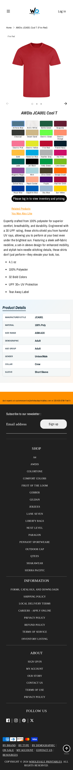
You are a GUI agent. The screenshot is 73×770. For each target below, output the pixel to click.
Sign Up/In (35, 661)
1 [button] (32, 104)
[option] (36, 70)
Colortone (35, 471)
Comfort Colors (34, 478)
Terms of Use (34, 690)
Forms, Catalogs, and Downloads (35, 589)
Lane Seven (35, 514)
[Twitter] (32, 720)
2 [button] (36, 103)
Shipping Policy (35, 596)
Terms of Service (35, 632)
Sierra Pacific (35, 570)
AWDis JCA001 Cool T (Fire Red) (32, 27)
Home (9, 27)
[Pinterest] (24, 720)
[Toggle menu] (8, 11)
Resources (10, 755)
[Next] (65, 103)
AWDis (34, 464)
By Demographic (43, 745)
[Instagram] (16, 720)
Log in (62, 11)
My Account (34, 668)
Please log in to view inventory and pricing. (39, 198)
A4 (34, 457)
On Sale (8, 750)
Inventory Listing (35, 639)
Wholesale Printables (45, 761)
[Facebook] (8, 720)
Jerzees (34, 506)
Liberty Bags (35, 521)
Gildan (35, 499)
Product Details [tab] (14, 307)
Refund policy (34, 625)
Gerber (35, 492)
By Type (23, 745)
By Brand (9, 745)
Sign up (53, 424)
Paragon (35, 535)
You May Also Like (22, 213)
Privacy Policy (34, 617)
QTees (34, 556)
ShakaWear (35, 563)
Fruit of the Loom (35, 485)
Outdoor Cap (35, 549)
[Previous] (7, 103)
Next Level (35, 528)
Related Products (21, 209)
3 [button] (41, 103)
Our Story (34, 676)
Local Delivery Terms (35, 603)
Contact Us (35, 683)
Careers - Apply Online (34, 610)
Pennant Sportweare (34, 542)
